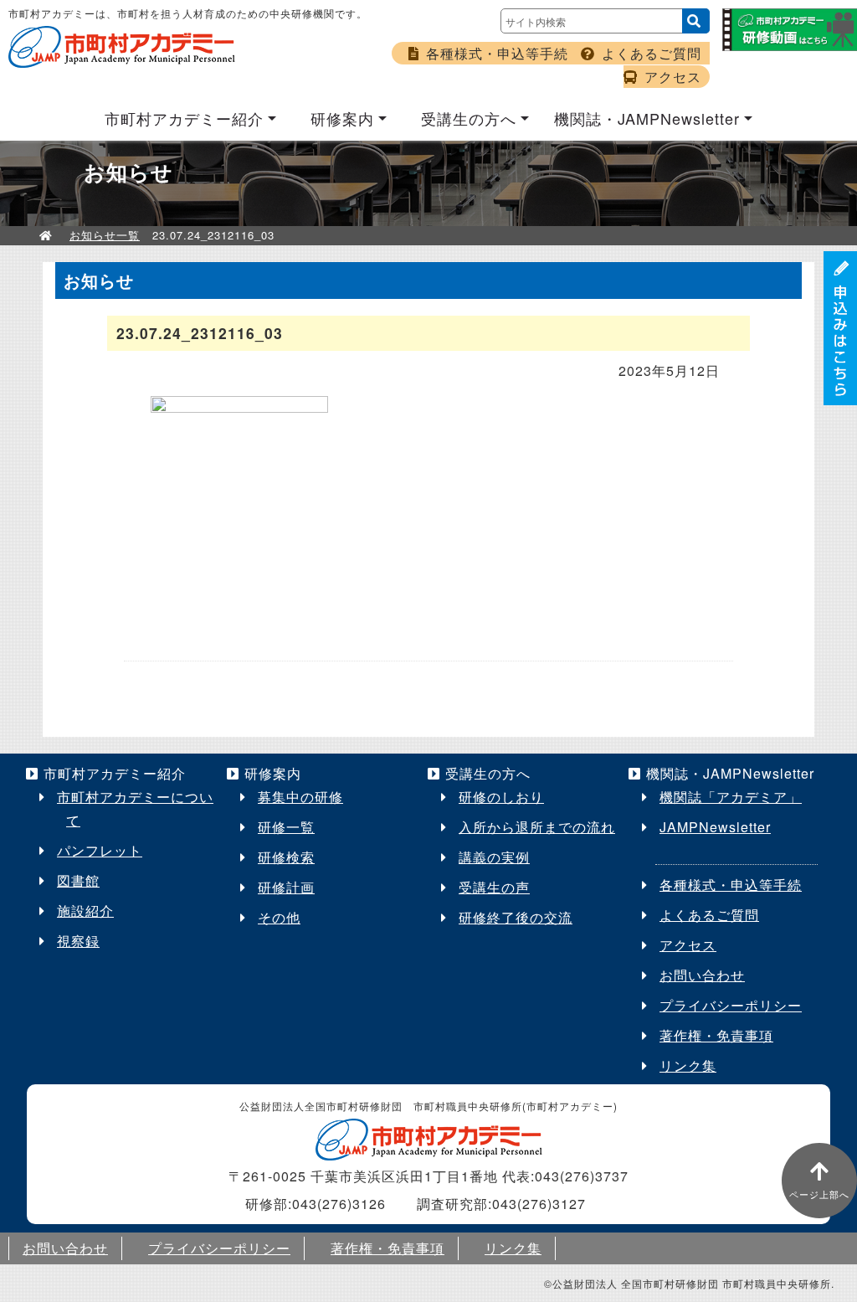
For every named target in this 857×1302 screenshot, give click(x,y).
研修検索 (286, 857)
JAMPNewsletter (715, 826)
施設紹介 (85, 910)
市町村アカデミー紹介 (184, 118)
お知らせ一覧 (104, 235)
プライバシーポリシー (730, 1005)
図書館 (78, 880)
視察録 (78, 940)
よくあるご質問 (651, 53)
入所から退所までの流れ (537, 826)
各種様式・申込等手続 (497, 53)
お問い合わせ (702, 975)
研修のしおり (501, 796)
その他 (279, 917)
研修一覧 (286, 826)
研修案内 (342, 118)
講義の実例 (494, 857)
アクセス (672, 76)
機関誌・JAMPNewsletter (647, 118)
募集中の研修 (300, 796)
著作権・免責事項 (716, 1035)
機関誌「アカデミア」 (730, 796)
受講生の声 (494, 887)
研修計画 (286, 887)
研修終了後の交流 (515, 917)
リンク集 (687, 1065)
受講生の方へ (468, 118)
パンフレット (99, 850)
